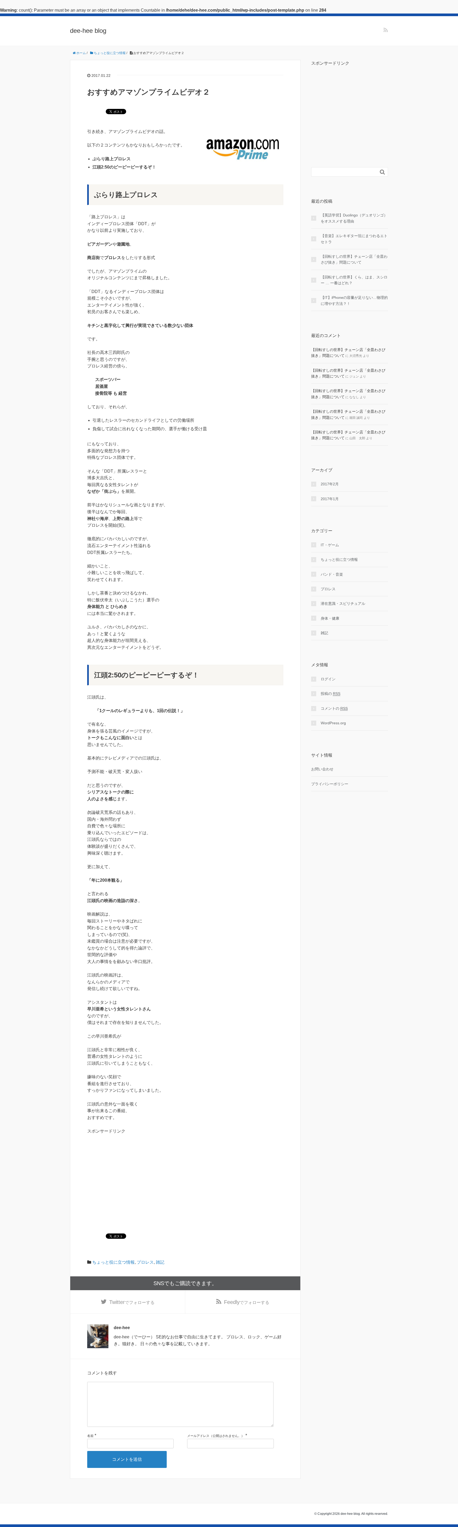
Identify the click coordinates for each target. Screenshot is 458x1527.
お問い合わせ (322, 769)
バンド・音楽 (332, 574)
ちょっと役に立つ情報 (113, 1262)
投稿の (330, 693)
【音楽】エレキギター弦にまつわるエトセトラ (354, 239)
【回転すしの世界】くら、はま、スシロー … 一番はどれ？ (354, 280)
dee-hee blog (88, 30)
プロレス (145, 1262)
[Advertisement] (131, 1172)
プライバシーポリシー (329, 784)
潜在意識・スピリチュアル (343, 603)
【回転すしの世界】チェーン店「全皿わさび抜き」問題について (354, 259)
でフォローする (132, 1302)
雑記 (160, 1262)
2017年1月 (330, 499)
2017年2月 (330, 484)
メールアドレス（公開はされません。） (215, 1436)
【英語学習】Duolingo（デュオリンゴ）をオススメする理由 (354, 218)
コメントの (334, 708)
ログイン (328, 679)
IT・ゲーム (330, 545)
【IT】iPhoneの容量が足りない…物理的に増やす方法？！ (354, 300)
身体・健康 (330, 618)
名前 (90, 1436)
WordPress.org (333, 723)
